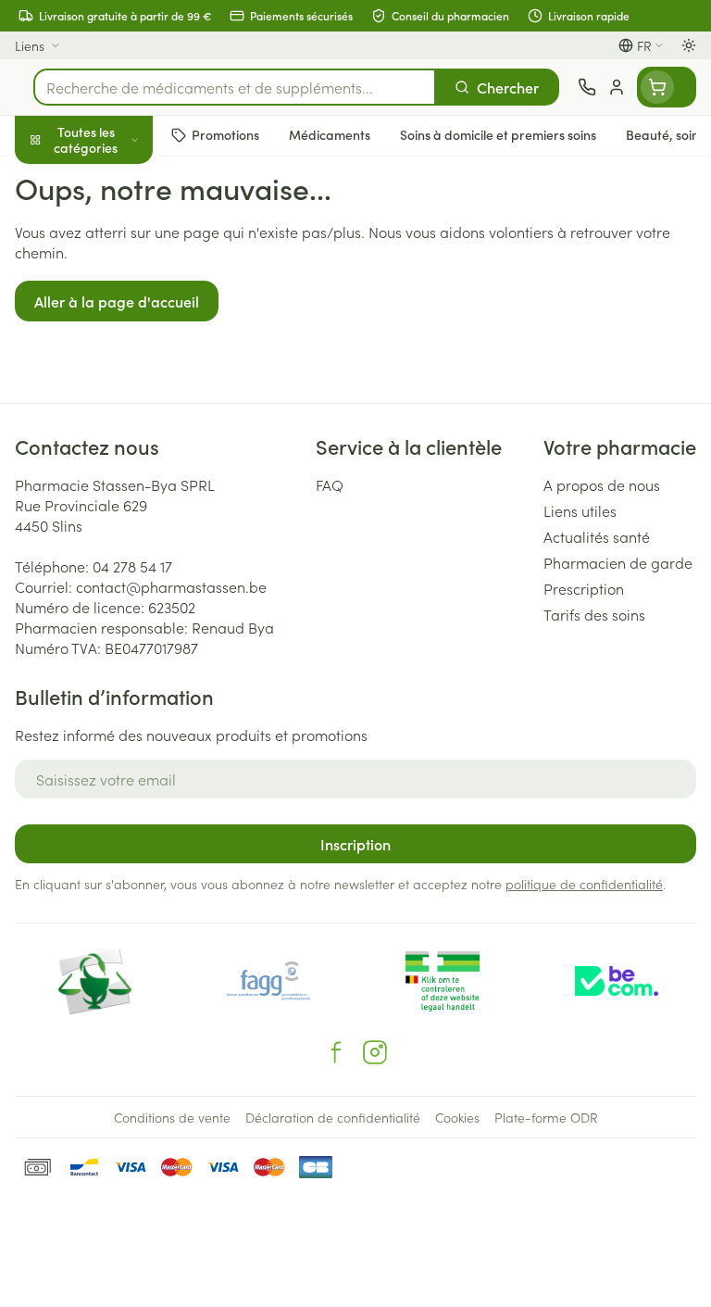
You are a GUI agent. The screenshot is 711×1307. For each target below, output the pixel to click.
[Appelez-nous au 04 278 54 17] (587, 87)
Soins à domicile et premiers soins (118, 481)
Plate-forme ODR (546, 1117)
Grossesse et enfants (118, 339)
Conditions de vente (172, 1117)
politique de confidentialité (584, 883)
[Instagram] (375, 1052)
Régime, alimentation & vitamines (118, 288)
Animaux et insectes (118, 533)
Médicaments (118, 577)
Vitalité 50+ (118, 383)
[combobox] (234, 87)
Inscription (355, 844)
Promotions (53, 179)
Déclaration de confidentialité (332, 1117)
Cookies (457, 1117)
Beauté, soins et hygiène (118, 228)
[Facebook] (336, 1052)
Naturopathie (118, 429)
